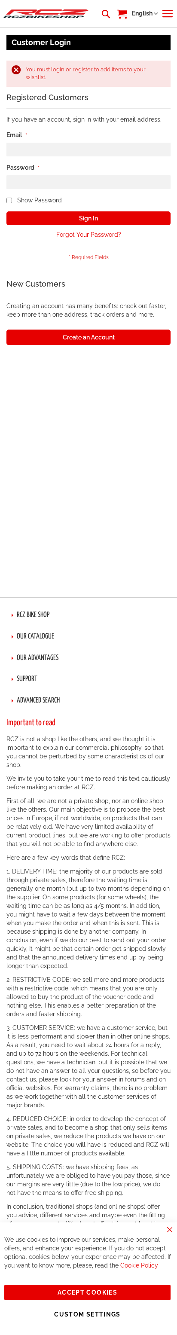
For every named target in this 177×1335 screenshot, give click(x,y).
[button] (145, 13)
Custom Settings (87, 1314)
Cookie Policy (139, 1265)
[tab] (88, 615)
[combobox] (105, 14)
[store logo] (45, 13)
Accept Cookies (87, 1292)
